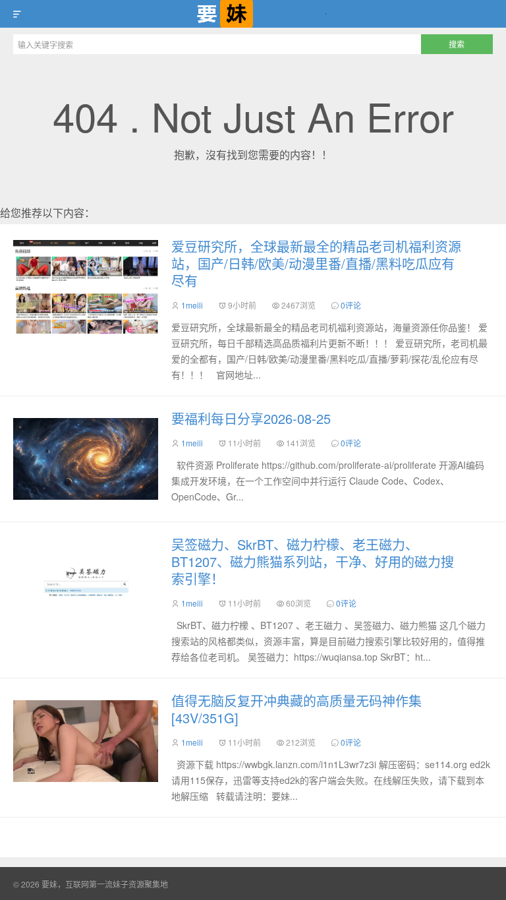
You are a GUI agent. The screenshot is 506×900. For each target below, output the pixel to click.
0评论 (351, 305)
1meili (192, 305)
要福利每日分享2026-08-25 (251, 418)
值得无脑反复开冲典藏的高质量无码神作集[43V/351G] (296, 709)
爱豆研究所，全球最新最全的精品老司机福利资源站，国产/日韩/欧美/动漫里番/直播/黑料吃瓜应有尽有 (316, 263)
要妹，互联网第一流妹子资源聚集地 (253, 14)
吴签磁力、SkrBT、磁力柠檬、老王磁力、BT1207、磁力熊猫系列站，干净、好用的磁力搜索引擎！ (312, 561)
